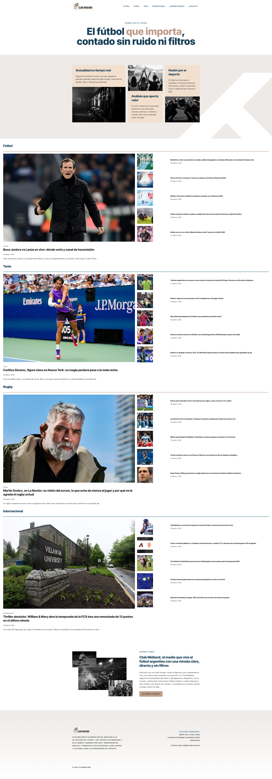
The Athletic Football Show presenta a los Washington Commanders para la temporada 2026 (205, 561)
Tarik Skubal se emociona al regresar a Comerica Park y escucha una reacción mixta (201, 525)
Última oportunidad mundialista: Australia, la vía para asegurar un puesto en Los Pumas (202, 437)
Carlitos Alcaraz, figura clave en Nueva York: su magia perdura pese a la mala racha (60, 370)
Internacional (158, 6)
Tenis (146, 6)
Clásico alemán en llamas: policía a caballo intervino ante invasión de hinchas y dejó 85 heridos (206, 214)
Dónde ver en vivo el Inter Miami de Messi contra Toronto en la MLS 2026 (197, 232)
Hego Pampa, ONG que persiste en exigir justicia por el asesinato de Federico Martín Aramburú (205, 473)
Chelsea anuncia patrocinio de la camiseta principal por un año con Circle (197, 579)
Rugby (136, 6)
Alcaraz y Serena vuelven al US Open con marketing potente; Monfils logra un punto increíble (205, 335)
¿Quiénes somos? (176, 6)
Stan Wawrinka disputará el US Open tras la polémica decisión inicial (195, 316)
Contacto (193, 6)
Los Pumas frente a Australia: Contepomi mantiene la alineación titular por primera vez (202, 419)
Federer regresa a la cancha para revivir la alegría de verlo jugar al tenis (196, 298)
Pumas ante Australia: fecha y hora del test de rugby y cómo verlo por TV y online (200, 401)
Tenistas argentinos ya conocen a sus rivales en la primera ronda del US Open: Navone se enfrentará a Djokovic (212, 280)
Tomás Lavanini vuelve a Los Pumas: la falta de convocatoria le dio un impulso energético (203, 455)
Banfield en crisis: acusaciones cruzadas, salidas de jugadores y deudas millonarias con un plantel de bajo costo (212, 160)
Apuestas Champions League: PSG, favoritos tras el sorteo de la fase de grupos (200, 598)
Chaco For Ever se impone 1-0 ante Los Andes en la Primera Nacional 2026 (198, 178)
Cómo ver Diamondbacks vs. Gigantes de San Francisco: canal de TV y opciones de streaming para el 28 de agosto (213, 543)
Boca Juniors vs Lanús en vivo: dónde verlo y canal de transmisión (48, 249)
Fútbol (126, 6)
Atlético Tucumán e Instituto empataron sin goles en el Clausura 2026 (196, 196)
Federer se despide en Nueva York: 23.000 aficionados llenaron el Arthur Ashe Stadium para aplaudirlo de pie (211, 353)
